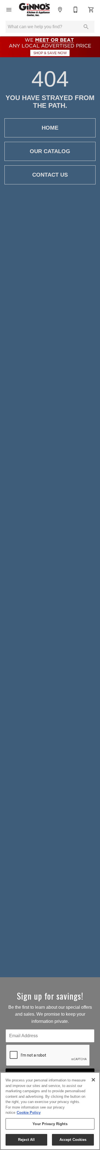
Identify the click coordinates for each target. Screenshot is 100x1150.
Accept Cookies (73, 1140)
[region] (50, 1111)
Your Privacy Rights (49, 1124)
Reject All (26, 1140)
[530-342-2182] (75, 9)
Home (50, 128)
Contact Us (50, 175)
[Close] (93, 1080)
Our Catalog (50, 151)
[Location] (60, 9)
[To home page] (34, 10)
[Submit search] (86, 27)
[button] (9, 9)
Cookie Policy (29, 1112)
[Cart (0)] (91, 9)
